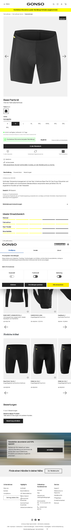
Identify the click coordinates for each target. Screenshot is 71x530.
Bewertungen (28, 172)
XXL (39, 123)
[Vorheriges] (6, 56)
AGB (8, 526)
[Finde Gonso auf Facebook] (35, 519)
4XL (55, 123)
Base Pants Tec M (8, 381)
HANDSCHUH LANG (36, 315)
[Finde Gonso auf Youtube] (39, 519)
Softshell (22, 488)
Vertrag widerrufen (12, 497)
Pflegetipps (57, 498)
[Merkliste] (28, 312)
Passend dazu (18, 172)
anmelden (50, 450)
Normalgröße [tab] (7, 119)
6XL (7, 127)
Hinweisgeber (47, 526)
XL (31, 123)
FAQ (38, 493)
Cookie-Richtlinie (39, 526)
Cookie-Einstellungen (28, 526)
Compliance (6, 493)
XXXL (47, 123)
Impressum (12, 526)
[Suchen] (54, 4)
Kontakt (39, 490)
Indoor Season (24, 496)
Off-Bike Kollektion (26, 493)
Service (56, 484)
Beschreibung (7, 172)
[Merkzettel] (58, 4)
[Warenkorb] (66, 4)
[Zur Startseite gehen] (35, 4)
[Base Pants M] (35, 56)
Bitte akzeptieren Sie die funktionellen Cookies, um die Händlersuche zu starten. (29, 165)
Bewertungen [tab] (10, 405)
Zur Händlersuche (53, 471)
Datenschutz (19, 526)
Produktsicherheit (59, 500)
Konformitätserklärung (57, 526)
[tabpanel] (35, 125)
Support (56, 488)
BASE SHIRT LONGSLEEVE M (11, 315)
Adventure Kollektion (26, 507)
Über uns (6, 488)
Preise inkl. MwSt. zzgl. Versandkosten (60, 140)
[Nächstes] (64, 56)
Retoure (56, 503)
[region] (35, 56)
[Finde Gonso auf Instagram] (32, 519)
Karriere (5, 491)
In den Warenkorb (35, 146)
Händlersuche (58, 495)
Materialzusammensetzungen (12, 204)
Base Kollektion (24, 491)
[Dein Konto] (62, 4)
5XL (63, 123)
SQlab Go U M (35, 381)
